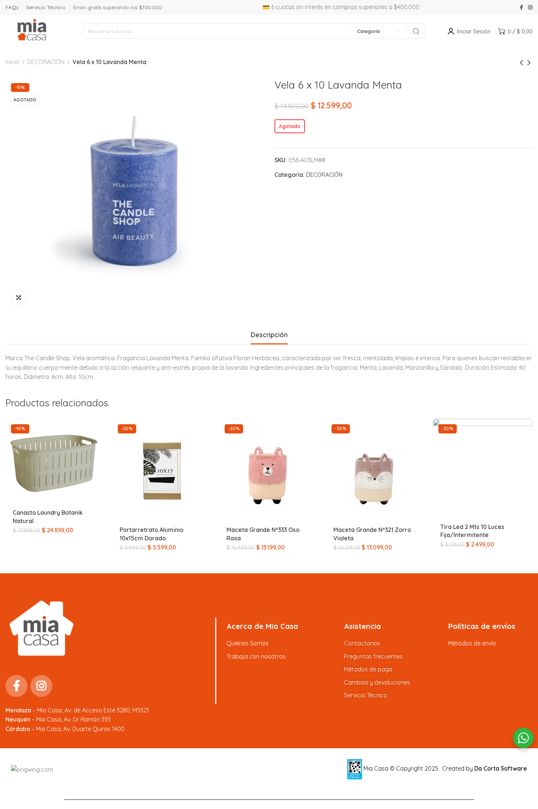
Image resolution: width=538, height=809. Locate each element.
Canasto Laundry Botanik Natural (48, 516)
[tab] (269, 334)
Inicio (12, 62)
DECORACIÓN (45, 62)
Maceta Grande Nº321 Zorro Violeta (372, 533)
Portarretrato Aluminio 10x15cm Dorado (151, 533)
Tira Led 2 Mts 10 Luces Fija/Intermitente (472, 530)
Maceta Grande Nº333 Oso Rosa (263, 533)
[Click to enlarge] (18, 297)
